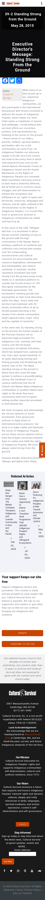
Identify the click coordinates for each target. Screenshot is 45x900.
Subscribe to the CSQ (22, 644)
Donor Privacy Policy (28, 889)
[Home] (13, 3)
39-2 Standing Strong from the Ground (23, 16)
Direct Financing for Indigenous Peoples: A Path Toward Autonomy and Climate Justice (38, 507)
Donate (22, 633)
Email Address (22, 850)
